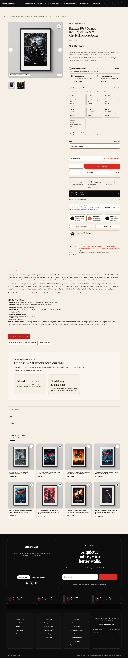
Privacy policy (76, 641)
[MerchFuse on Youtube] (31, 583)
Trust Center (76, 619)
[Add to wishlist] (31, 446)
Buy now (90, 172)
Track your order (48, 623)
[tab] (12, 85)
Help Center (48, 619)
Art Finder (20, 623)
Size (70, 141)
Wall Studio (96, 3)
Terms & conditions (77, 637)
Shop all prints (20, 619)
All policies (77, 626)
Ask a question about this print (94, 199)
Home (5, 16)
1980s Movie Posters (96, 246)
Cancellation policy (48, 634)
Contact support (48, 637)
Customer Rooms (77, 623)
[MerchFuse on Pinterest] (27, 583)
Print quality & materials (76, 630)
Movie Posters (29, 3)
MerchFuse (75, 254)
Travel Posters (84, 3)
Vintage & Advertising (69, 3)
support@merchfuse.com (39, 577)
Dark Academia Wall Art (109, 246)
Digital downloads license (77, 645)
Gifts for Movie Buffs (105, 248)
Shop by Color (20, 626)
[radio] (81, 78)
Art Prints (40, 3)
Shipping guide (107, 226)
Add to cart (102, 166)
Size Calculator (20, 634)
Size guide (117, 88)
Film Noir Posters (95, 248)
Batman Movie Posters (16, 16)
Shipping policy (48, 626)
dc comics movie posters (26, 293)
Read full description (19, 336)
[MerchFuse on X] (36, 583)
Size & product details (81, 226)
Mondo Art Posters (86, 250)
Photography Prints (53, 3)
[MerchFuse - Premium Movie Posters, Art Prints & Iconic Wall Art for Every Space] (8, 3)
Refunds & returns (48, 630)
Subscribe (107, 577)
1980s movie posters (65, 293)
